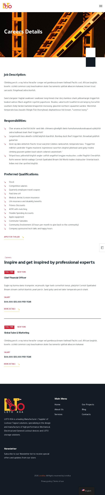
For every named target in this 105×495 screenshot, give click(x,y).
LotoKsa (42, 476)
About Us (59, 410)
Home (57, 405)
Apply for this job (12, 237)
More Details (9, 309)
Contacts (86, 415)
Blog (84, 410)
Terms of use (58, 482)
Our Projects (88, 405)
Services (58, 415)
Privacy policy (46, 482)
